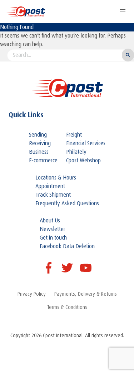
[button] (122, 11)
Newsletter (52, 229)
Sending (38, 135)
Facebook (48, 268)
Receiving (40, 143)
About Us (50, 220)
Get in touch (53, 238)
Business (39, 152)
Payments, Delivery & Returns (85, 294)
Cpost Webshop (83, 160)
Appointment (50, 186)
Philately (76, 152)
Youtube (85, 268)
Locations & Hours (55, 177)
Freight (74, 135)
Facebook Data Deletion (67, 246)
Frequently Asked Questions (67, 203)
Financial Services (85, 143)
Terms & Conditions (67, 307)
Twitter (67, 268)
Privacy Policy (32, 294)
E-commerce (43, 160)
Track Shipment (53, 195)
